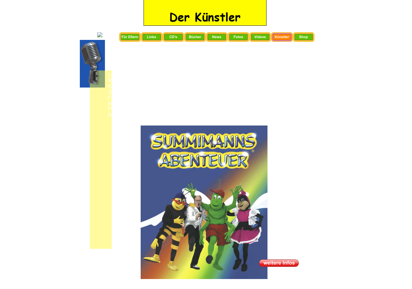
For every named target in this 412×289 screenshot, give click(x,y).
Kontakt (223, 284)
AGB (203, 284)
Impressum (179, 284)
